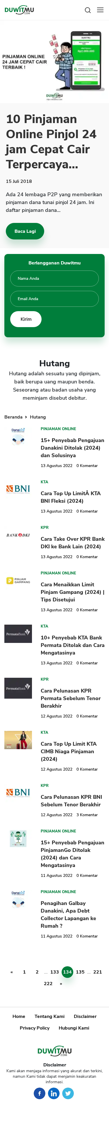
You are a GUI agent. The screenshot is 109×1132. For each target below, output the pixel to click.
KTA (44, 482)
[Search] (87, 9)
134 (67, 972)
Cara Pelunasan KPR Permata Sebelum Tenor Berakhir (71, 698)
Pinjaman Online (58, 429)
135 (80, 972)
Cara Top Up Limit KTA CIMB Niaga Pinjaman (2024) (69, 751)
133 (54, 972)
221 (97, 972)
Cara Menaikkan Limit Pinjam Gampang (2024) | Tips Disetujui (72, 592)
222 (48, 983)
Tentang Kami (50, 1016)
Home (18, 1016)
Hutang (38, 417)
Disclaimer (85, 1016)
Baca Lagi (25, 231)
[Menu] (100, 10)
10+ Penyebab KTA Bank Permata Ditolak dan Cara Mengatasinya (73, 645)
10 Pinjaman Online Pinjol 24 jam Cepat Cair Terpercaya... (51, 142)
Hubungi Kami (74, 1028)
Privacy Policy (34, 1028)
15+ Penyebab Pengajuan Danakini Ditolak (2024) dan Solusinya (72, 448)
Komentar (87, 465)
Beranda (14, 417)
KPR (45, 527)
